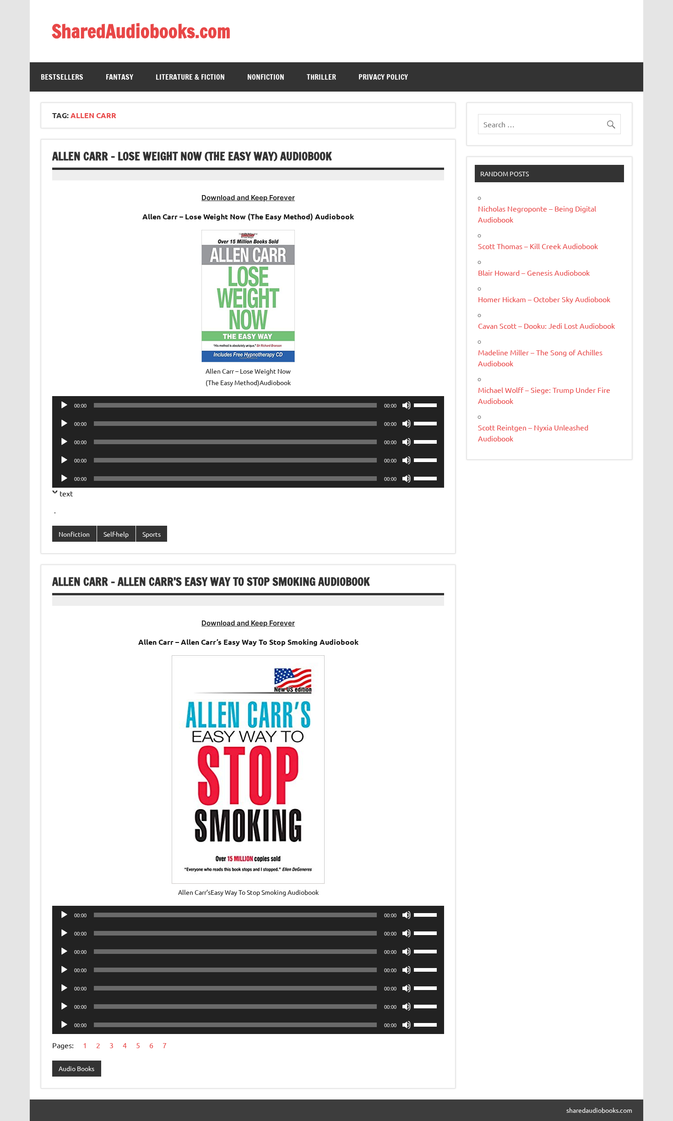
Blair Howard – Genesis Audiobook (534, 272)
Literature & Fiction (190, 77)
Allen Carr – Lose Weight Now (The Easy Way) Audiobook (192, 156)
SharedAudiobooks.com (141, 31)
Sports (151, 534)
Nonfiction (265, 77)
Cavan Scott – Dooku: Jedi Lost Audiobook (546, 325)
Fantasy (119, 77)
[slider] (427, 404)
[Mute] (406, 405)
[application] (248, 405)
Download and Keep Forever (248, 197)
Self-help (116, 534)
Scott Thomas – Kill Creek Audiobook (538, 245)
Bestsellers (62, 77)
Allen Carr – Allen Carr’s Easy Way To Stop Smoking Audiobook (211, 581)
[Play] (64, 405)
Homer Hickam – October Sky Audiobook (544, 299)
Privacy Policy (383, 77)
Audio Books (76, 1068)
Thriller (321, 77)
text (66, 493)
